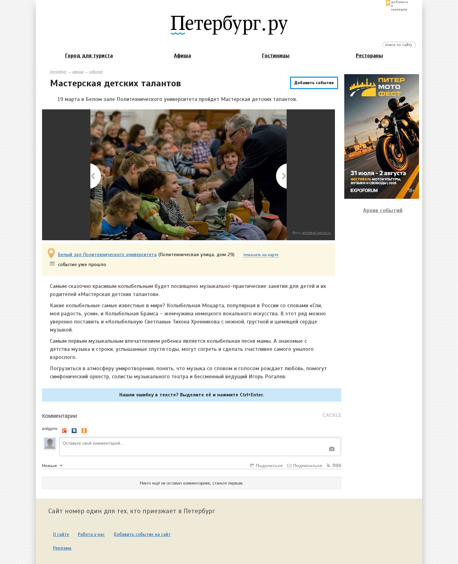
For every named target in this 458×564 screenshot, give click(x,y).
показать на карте (261, 255)
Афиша (182, 55)
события (96, 71)
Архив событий (383, 210)
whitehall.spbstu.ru (316, 233)
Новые (50, 465)
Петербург (58, 71)
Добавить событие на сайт (142, 534)
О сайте (61, 534)
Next (281, 176)
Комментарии (59, 415)
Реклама (62, 548)
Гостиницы (275, 55)
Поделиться (269, 465)
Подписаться (307, 465)
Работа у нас (91, 534)
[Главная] (229, 25)
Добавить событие (314, 82)
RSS (336, 465)
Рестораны (369, 55)
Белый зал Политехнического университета (107, 254)
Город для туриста (89, 55)
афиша (77, 71)
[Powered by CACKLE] (331, 415)
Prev (96, 176)
